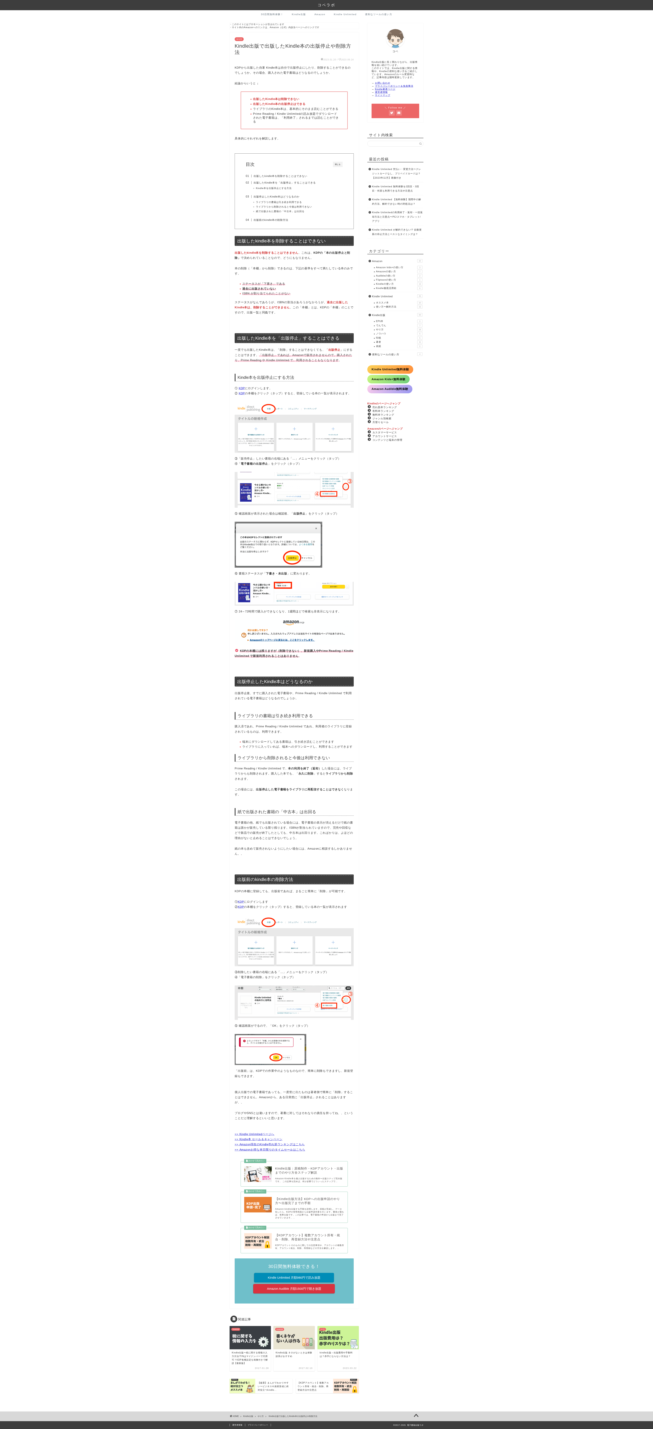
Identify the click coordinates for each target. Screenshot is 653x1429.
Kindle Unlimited (345, 14)
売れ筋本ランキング (384, 407)
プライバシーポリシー (258, 1425)
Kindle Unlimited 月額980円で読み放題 (294, 1277)
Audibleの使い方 (398, 275)
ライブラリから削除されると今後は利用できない (284, 207)
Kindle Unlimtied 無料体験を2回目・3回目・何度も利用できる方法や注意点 (395, 188)
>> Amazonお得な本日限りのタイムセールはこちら (270, 1149)
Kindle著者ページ (385, 89)
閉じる (338, 164)
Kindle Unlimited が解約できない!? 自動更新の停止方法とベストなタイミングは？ (397, 231)
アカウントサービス (384, 436)
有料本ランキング (383, 410)
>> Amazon (243, 1144)
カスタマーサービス (384, 432)
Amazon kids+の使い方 (398, 267)
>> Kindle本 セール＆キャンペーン (258, 1139)
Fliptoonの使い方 (398, 280)
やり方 (239, 39)
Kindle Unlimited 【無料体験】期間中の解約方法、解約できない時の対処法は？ (396, 201)
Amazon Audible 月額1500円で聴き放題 (294, 1288)
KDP (242, 388)
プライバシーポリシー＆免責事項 (394, 86)
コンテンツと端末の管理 (387, 439)
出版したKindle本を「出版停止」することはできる (285, 182)
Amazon (319, 14)
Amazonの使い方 (398, 271)
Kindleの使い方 (398, 284)
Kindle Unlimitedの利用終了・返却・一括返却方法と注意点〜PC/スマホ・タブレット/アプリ (397, 216)
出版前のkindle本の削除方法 (271, 219)
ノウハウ (398, 333)
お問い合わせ (382, 83)
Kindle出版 (299, 14)
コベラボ (326, 5)
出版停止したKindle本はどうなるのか (276, 196)
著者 (398, 342)
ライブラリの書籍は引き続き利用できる (279, 202)
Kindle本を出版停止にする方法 (274, 188)
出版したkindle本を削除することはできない (280, 176)
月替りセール (380, 422)
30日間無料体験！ (272, 14)
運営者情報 (381, 92)
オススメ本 (398, 302)
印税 (398, 338)
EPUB (398, 321)
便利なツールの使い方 (378, 14)
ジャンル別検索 (381, 418)
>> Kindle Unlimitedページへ (254, 1134)
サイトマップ (382, 95)
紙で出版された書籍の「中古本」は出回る (280, 211)
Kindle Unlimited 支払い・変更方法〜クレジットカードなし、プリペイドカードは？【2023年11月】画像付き (396, 173)
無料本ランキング (383, 414)
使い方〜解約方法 (398, 306)
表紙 (398, 346)
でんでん (398, 325)
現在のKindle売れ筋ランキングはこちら (278, 1144)
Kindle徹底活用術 (398, 288)
